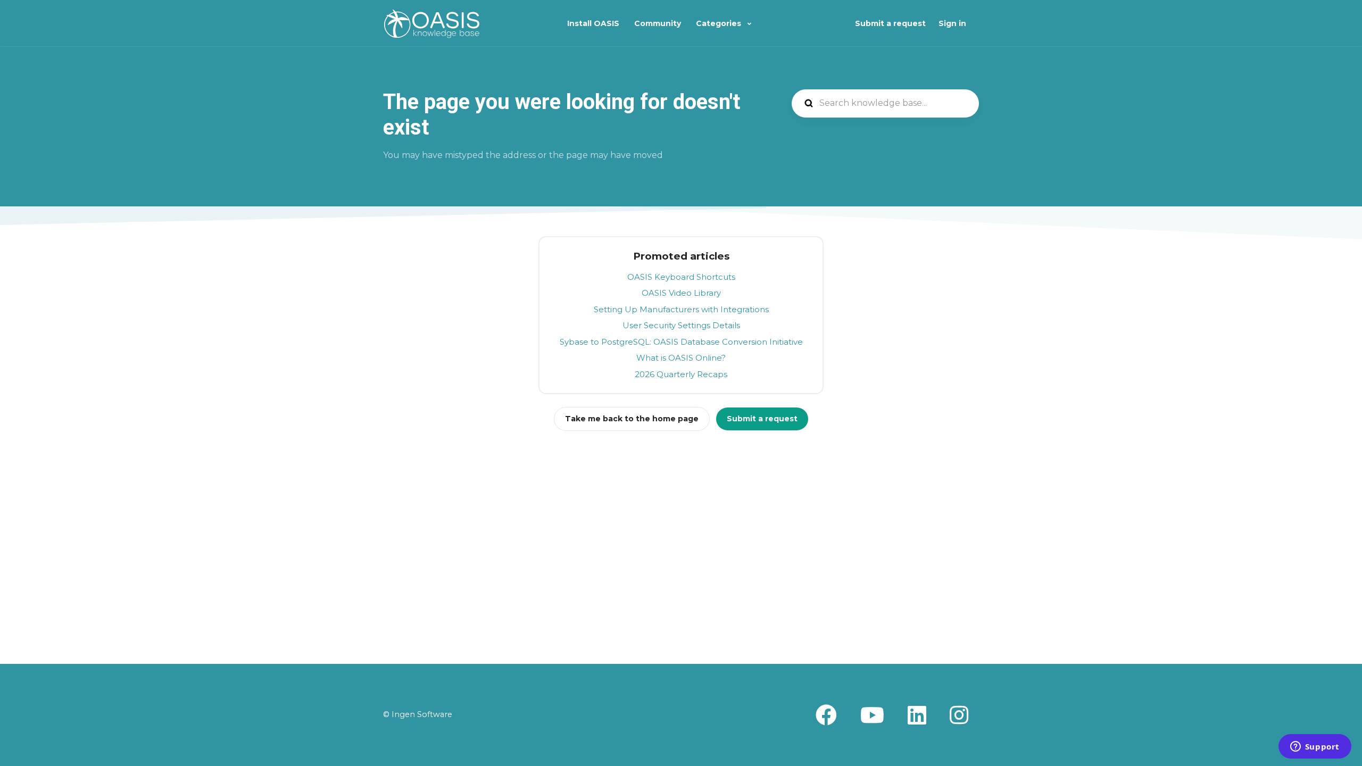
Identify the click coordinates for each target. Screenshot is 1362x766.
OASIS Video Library (681, 293)
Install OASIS (593, 23)
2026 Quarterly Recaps (681, 374)
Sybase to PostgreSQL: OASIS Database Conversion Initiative (681, 342)
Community (657, 23)
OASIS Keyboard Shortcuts (681, 277)
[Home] (431, 23)
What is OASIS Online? (681, 358)
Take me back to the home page (632, 418)
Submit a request (890, 23)
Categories (719, 23)
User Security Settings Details (681, 325)
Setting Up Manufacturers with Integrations (681, 309)
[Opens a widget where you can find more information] (1314, 747)
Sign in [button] (952, 23)
